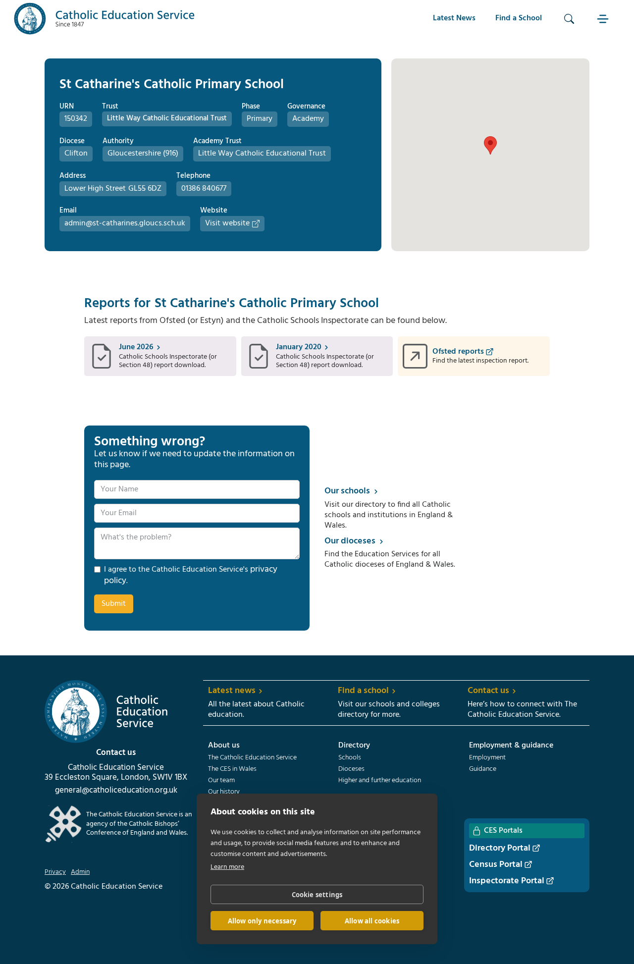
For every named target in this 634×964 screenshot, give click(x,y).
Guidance (482, 769)
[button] (603, 18)
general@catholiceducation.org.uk (116, 791)
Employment (487, 757)
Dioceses (351, 769)
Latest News (454, 18)
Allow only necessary (262, 920)
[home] (104, 18)
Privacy (55, 872)
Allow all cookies (372, 920)
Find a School (518, 18)
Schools (349, 757)
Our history (224, 792)
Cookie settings (317, 894)
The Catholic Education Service (252, 757)
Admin (80, 872)
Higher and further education (379, 780)
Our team (221, 780)
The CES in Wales (232, 769)
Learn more (227, 867)
